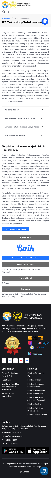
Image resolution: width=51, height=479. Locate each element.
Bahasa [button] (26, 472)
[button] (4, 11)
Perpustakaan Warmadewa (8, 394)
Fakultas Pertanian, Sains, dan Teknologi (36, 398)
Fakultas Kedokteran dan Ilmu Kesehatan (36, 392)
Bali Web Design (34, 467)
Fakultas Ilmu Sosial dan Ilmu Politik (35, 385)
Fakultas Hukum (34, 380)
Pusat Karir (6, 380)
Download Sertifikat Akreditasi (25, 258)
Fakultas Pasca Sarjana (37, 415)
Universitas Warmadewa (29, 464)
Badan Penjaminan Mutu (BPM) (10, 374)
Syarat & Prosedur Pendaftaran (19, 118)
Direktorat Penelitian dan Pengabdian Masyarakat (10, 387)
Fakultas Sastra (34, 404)
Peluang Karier (11, 110)
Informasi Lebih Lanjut (15, 135)
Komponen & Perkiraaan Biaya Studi (21, 127)
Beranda (6, 18)
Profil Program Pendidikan (15, 229)
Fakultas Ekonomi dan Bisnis (36, 374)
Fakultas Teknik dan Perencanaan (35, 409)
